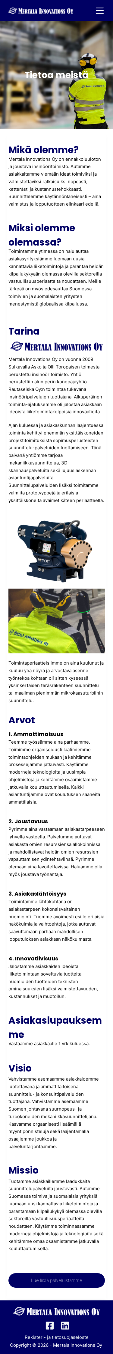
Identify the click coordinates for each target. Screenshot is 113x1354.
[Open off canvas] (101, 11)
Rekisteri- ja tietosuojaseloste (57, 1337)
